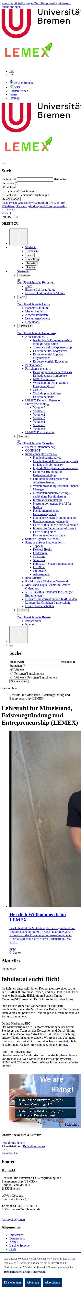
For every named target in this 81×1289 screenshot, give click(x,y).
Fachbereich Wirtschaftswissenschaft (24, 202)
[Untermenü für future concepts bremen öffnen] (55, 455)
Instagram (8, 1142)
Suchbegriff (9, 179)
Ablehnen (33, 1282)
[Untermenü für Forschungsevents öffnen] (49, 369)
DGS (12, 1249)
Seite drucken (10, 1153)
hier (65, 1044)
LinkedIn (19, 1142)
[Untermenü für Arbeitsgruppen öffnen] (46, 337)
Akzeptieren (52, 1282)
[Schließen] (18, 280)
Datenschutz (17, 1238)
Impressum (16, 1235)
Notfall (13, 1242)
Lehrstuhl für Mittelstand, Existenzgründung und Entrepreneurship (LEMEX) (34, 206)
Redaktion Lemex (34, 1146)
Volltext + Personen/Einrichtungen (27, 195)
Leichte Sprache (19, 1245)
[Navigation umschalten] (3, 163)
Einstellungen (12, 1282)
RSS (4, 1149)
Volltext (11, 187)
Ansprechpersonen (13, 1219)
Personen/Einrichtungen (21, 191)
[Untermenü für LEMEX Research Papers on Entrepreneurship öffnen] (48, 405)
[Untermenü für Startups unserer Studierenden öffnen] (63, 543)
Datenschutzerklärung (17, 1271)
